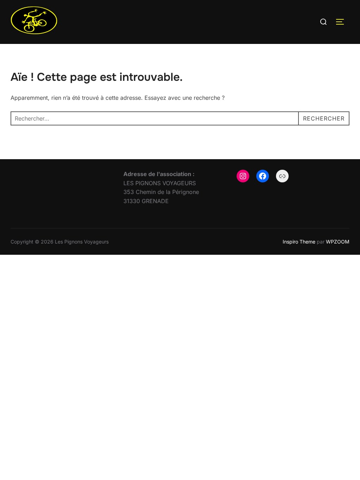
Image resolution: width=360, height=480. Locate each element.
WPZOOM (337, 242)
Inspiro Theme (299, 242)
